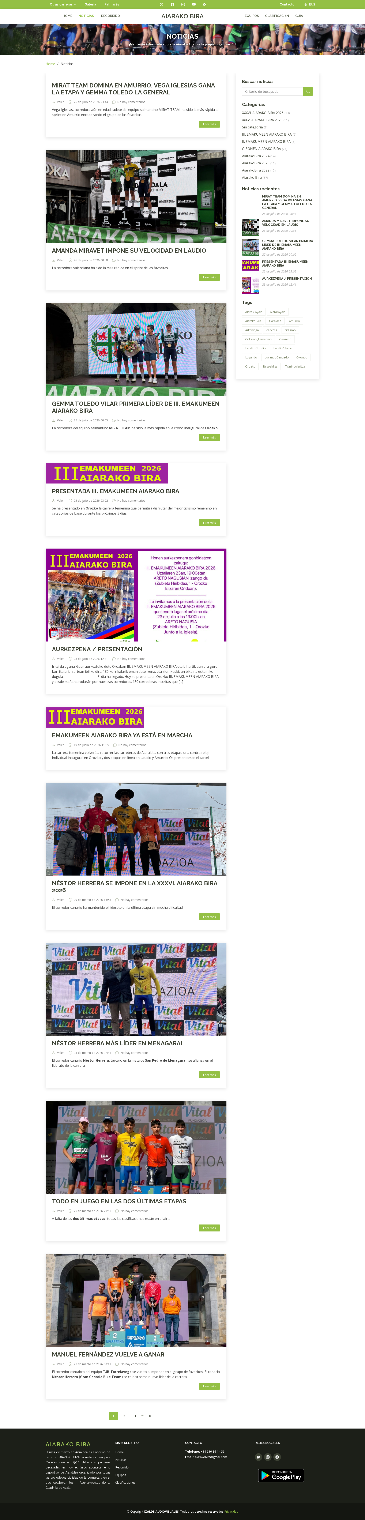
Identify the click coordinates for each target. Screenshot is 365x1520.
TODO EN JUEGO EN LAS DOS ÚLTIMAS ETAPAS (119, 1201)
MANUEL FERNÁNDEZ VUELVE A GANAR (108, 1354)
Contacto (287, 4)
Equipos (120, 1475)
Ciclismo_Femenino (258, 339)
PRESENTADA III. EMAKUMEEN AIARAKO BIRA (115, 491)
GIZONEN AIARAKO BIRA (264, 148)
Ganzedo (285, 339)
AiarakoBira (253, 321)
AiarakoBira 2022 (259, 170)
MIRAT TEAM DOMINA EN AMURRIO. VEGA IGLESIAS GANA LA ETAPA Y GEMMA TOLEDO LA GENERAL (133, 89)
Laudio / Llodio (255, 348)
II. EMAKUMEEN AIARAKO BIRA (268, 141)
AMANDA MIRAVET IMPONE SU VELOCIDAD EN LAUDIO (129, 250)
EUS (310, 4)
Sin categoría (254, 127)
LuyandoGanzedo (277, 357)
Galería (90, 4)
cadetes (271, 330)
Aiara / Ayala (253, 312)
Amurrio (294, 321)
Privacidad (231, 1511)
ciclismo (290, 330)
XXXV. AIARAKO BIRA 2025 (265, 120)
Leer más (209, 124)
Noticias (121, 1460)
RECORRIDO (110, 16)
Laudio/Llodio (282, 348)
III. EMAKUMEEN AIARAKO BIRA (269, 134)
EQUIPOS (252, 16)
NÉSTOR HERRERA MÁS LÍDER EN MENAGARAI (117, 1043)
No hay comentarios (131, 102)
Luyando (251, 357)
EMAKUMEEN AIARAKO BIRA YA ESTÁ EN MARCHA (122, 735)
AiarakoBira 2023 (259, 163)
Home (50, 63)
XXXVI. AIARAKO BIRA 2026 (266, 112)
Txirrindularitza (295, 366)
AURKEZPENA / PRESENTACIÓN (97, 649)
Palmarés (112, 4)
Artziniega (252, 330)
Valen (60, 102)
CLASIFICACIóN (277, 16)
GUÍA (299, 16)
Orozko (250, 366)
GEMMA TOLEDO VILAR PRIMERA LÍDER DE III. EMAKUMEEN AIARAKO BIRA (287, 245)
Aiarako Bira (255, 177)
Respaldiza (270, 366)
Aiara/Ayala (277, 312)
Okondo (301, 357)
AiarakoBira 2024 (259, 156)
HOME (67, 16)
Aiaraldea (275, 321)
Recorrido (122, 1467)
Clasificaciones (125, 1483)
